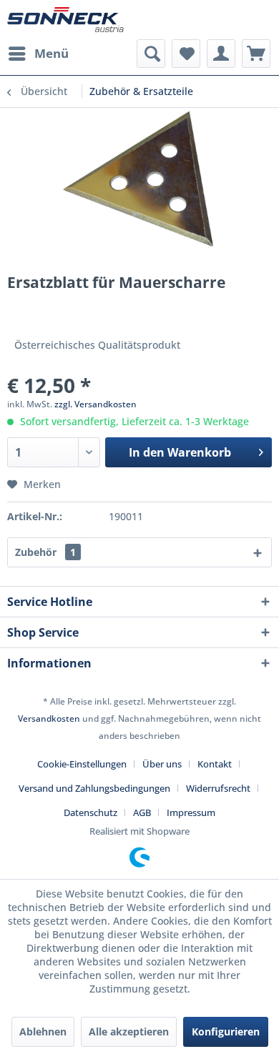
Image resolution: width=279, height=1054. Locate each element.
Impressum (191, 812)
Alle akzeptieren (129, 1031)
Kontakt (214, 763)
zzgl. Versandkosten (95, 404)
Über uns (162, 763)
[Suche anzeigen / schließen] (151, 53)
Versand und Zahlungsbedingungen (94, 788)
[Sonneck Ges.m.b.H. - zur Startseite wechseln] (65, 19)
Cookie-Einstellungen (82, 763)
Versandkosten (49, 718)
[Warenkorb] (256, 53)
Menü (51, 53)
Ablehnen (43, 1031)
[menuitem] (38, 53)
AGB (142, 812)
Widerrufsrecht (218, 788)
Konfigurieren (226, 1031)
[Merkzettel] (186, 53)
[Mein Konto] (221, 53)
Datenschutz (90, 812)
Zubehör (45, 552)
